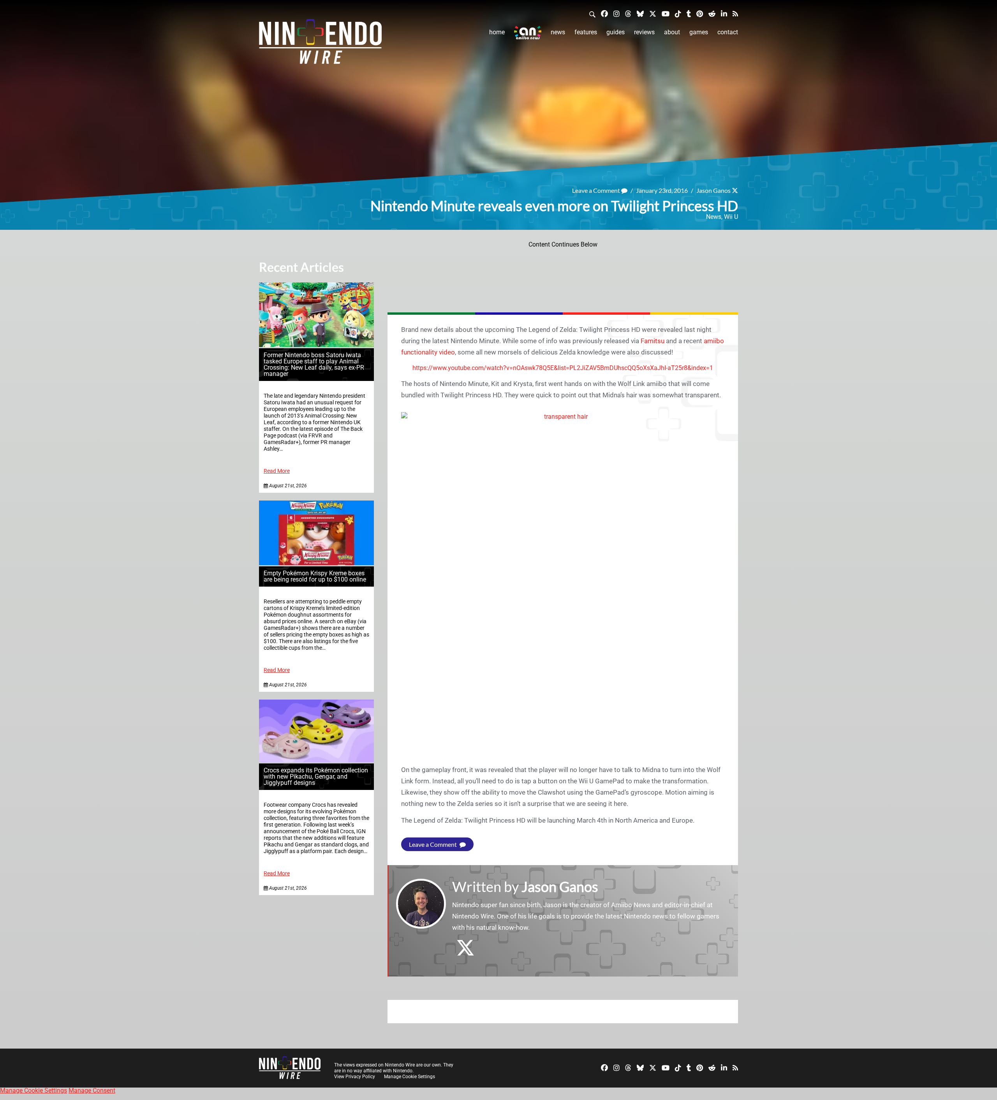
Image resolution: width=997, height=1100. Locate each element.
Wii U (731, 216)
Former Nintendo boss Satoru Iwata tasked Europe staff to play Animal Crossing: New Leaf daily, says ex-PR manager (314, 364)
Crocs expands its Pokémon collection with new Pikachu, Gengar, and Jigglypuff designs (316, 776)
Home (497, 32)
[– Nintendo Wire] (320, 44)
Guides (615, 32)
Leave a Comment (596, 190)
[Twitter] (652, 13)
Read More (277, 471)
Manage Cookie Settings (409, 1076)
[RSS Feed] (735, 13)
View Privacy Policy (354, 1076)
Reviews (644, 32)
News (558, 32)
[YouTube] (665, 13)
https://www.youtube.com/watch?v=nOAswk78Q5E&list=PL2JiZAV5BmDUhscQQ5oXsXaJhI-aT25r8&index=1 (562, 368)
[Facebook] (604, 13)
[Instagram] (616, 13)
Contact (727, 32)
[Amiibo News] (527, 32)
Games (698, 32)
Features (585, 32)
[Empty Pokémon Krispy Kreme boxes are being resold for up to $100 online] (316, 563)
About (672, 32)
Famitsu (652, 341)
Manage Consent (92, 1090)
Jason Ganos (713, 190)
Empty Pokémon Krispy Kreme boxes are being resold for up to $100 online (315, 576)
